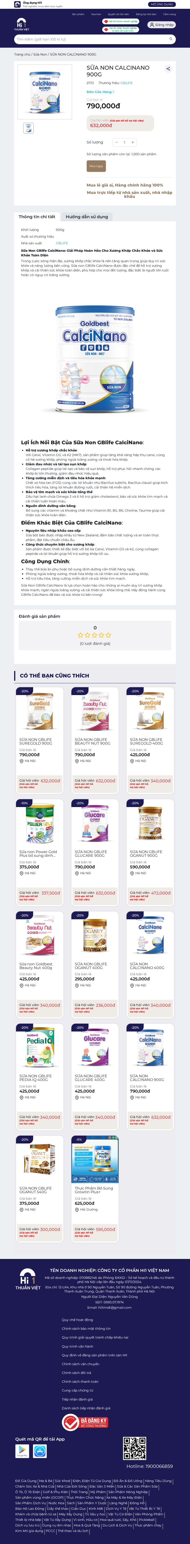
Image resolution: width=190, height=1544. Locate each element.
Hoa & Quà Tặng (87, 1525)
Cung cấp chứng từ (77, 1390)
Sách (71, 1503)
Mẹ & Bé (45, 1481)
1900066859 (159, 1466)
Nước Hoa (56, 1503)
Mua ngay (96, 166)
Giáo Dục (78, 1509)
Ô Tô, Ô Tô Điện (27, 1492)
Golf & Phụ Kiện (55, 1492)
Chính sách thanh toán (80, 1381)
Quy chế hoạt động (77, 1320)
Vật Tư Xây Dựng (57, 1520)
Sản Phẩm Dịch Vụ (30, 1503)
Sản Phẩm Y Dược (92, 1503)
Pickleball (147, 1520)
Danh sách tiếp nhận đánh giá (86, 1408)
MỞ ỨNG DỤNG (162, 4)
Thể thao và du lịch (73, 1531)
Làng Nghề (118, 1503)
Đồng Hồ (137, 1503)
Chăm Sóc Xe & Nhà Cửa (34, 1486)
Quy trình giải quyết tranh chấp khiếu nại (95, 1337)
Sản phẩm (78, 14)
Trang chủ (22, 54)
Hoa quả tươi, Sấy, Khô (118, 1520)
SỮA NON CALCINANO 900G (73, 54)
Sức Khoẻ (62, 1481)
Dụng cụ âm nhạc (56, 1525)
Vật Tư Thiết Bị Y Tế (144, 1509)
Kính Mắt (96, 1509)
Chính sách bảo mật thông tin (86, 1329)
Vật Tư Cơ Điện (120, 1514)
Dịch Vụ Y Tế (116, 1509)
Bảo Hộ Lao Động (29, 1509)
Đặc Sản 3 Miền (101, 1486)
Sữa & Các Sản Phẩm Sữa (137, 1486)
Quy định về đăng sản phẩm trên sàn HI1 (94, 1355)
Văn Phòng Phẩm (149, 1514)
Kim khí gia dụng (29, 1531)
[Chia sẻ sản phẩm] (168, 69)
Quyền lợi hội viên (118, 14)
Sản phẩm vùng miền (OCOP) (39, 1497)
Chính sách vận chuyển (80, 1364)
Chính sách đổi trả (76, 1373)
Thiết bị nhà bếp (28, 1520)
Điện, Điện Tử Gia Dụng (92, 1481)
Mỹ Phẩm (98, 1492)
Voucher (96, 14)
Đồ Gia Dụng (26, 1481)
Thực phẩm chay (148, 1525)
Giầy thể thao (58, 1509)
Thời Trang (79, 1492)
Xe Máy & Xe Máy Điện (124, 1497)
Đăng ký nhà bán (146, 14)
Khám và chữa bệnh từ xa (35, 1514)
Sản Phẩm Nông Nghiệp (128, 1492)
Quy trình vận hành (77, 1346)
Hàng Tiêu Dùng (158, 1481)
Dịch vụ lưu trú (27, 1525)
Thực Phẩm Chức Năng (85, 1497)
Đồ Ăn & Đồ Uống (128, 1481)
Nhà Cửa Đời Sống (72, 1486)
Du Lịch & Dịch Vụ (117, 1525)
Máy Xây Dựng (70, 1514)
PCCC (50, 1531)
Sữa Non (40, 54)
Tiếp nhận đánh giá (77, 1399)
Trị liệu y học (95, 1514)
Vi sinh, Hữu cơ (85, 1520)
